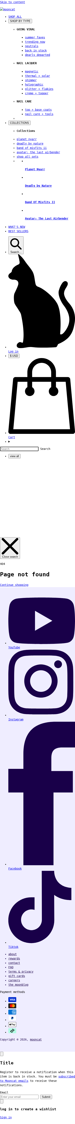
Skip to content (12, 2)
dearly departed (37, 54)
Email (4, 1092)
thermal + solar (37, 75)
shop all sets (27, 156)
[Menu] (41, 441)
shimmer (31, 80)
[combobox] (19, 449)
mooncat (36, 1039)
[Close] (1, 1054)
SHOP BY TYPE (20, 21)
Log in (13, 351)
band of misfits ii (32, 148)
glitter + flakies (39, 89)
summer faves (35, 37)
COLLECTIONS (19, 122)
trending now (35, 41)
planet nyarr (27, 139)
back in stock (36, 50)
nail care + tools (39, 114)
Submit (46, 1096)
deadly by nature (30, 143)
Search (45, 448)
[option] (41, 456)
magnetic (31, 71)
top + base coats (38, 109)
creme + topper (36, 93)
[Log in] (41, 347)
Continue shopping (14, 585)
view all (14, 456)
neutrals (31, 46)
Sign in (6, 1117)
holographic (34, 84)
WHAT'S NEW (16, 226)
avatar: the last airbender (38, 152)
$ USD (14, 355)
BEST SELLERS (18, 231)
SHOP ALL (15, 16)
